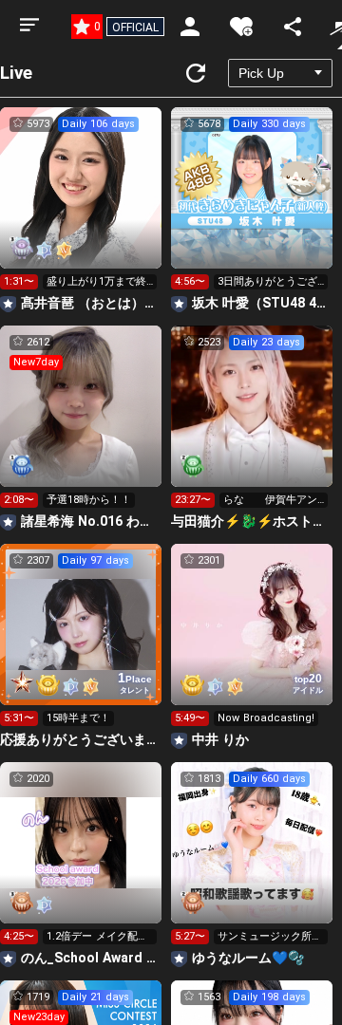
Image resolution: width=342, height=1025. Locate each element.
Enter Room (81, 205)
